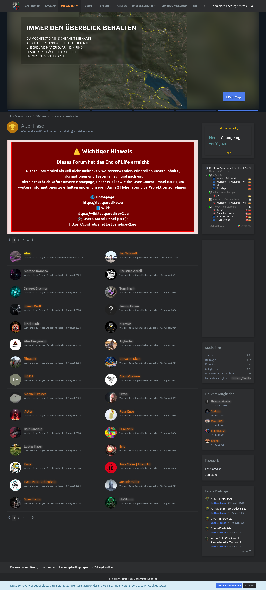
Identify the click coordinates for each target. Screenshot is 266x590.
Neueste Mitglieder (219, 394)
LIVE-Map (237, 97)
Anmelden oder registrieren (230, 5)
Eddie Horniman (224, 216)
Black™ (219, 210)
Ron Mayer (221, 188)
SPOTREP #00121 (221, 498)
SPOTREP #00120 (221, 518)
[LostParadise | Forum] (16, 6)
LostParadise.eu (219, 502)
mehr (245, 551)
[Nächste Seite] (32, 240)
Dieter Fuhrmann (225, 213)
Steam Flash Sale (221, 528)
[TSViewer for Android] (244, 225)
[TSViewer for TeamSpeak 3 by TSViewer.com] (215, 225)
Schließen (249, 585)
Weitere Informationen (229, 585)
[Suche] (252, 6)
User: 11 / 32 (215, 171)
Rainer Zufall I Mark (226, 178)
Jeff (218, 185)
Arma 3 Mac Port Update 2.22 (228, 508)
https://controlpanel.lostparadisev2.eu (102, 224)
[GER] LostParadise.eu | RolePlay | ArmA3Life (232, 168)
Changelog (230, 137)
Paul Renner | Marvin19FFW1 (231, 202)
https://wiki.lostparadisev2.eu (103, 213)
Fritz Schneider (223, 219)
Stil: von (133, 578)
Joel (218, 195)
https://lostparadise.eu (103, 202)
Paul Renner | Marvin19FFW (230, 181)
